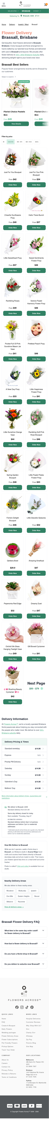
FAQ (3, 1022)
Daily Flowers (7, 1029)
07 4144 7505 (31, 1077)
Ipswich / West (23, 24)
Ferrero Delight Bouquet (13, 519)
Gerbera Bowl (12, 560)
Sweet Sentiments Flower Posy (36, 259)
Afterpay (29, 1036)
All (3, 142)
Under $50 (10, 142)
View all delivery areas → (14, 907)
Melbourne (12, 11)
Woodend (9, 891)
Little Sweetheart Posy (13, 258)
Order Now (13, 185)
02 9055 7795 (31, 1087)
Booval (36, 896)
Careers (5, 1063)
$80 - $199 (29, 142)
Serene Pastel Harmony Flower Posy (36, 302)
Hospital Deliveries (33, 1019)
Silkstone (9, 901)
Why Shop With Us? (33, 1026)
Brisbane (26, 11)
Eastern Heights (23, 896)
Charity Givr (30, 1032)
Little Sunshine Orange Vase (12, 433)
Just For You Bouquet (12, 172)
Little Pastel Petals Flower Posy (36, 476)
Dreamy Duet (36, 603)
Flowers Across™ (11, 724)
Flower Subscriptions (10, 1039)
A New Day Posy (13, 389)
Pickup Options (7, 1046)
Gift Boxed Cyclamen (36, 646)
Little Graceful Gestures (36, 517)
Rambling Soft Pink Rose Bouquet (36, 433)
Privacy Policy (7, 1070)
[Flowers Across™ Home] (25, 4)
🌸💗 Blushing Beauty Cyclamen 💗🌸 (13, 690)
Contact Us (6, 1067)
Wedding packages (9, 1032)
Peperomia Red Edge (12, 603)
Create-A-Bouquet (8, 1026)
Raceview (21, 901)
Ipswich (33, 891)
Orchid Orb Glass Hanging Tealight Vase (13, 647)
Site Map (29, 1046)
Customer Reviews (33, 1022)
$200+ (37, 142)
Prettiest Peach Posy (36, 343)
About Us (5, 1060)
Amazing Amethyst (36, 560)
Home (4, 24)
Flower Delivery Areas (10, 1036)
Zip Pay (29, 1039)
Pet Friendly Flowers (10, 1043)
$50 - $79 (19, 142)
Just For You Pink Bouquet (36, 173)
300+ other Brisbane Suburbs (27, 54)
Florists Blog (31, 1043)
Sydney (36, 11)
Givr (27, 1029)
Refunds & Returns (9, 1074)
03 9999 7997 (31, 1066)
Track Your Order (8, 1050)
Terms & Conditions (9, 1077)
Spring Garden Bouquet (13, 476)
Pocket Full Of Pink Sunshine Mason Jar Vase (12, 346)
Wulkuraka (22, 891)
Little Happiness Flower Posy (36, 390)
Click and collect (23, 866)
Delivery (12, 24)
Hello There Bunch (36, 215)
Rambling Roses (12, 300)
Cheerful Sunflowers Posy (12, 216)
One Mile (9, 896)
